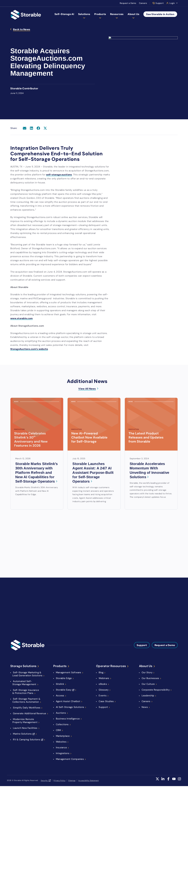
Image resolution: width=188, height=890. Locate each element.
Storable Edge (64, 678)
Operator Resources (111, 666)
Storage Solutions (23, 666)
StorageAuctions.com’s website (29, 349)
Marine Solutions (22, 733)
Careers (143, 3)
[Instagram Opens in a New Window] (179, 780)
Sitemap (71, 780)
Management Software (68, 672)
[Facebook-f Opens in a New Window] (168, 780)
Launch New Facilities (25, 728)
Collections (62, 724)
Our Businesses (150, 678)
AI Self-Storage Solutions (70, 707)
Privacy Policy (60, 780)
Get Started (110, 596)
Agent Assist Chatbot (68, 701)
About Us (133, 14)
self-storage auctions (59, 174)
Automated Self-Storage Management (24, 683)
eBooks (103, 684)
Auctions (61, 712)
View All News (87, 388)
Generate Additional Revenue (29, 713)
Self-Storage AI (64, 14)
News (145, 707)
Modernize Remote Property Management (24, 721)
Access (60, 695)
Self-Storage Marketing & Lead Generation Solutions (27, 674)
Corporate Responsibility (156, 689)
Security (44, 780)
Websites (61, 741)
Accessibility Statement (88, 780)
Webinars (104, 678)
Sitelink (60, 684)
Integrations (62, 753)
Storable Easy (63, 689)
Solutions (84, 14)
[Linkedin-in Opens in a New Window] (163, 780)
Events (103, 695)
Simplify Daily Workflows (26, 707)
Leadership (148, 695)
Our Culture (148, 684)
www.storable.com (21, 318)
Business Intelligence (68, 718)
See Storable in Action (160, 14)
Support (160, 3)
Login (172, 3)
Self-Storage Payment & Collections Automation (26, 700)
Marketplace (63, 736)
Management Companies (70, 759)
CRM (58, 730)
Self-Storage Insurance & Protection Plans (25, 691)
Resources (116, 14)
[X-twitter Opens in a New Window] (157, 780)
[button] (24, 128)
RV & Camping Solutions (26, 739)
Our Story (147, 672)
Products (100, 14)
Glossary (103, 689)
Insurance (61, 747)
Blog (101, 672)
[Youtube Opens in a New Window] (174, 780)
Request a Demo (128, 3)
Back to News (21, 29)
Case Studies (106, 701)
